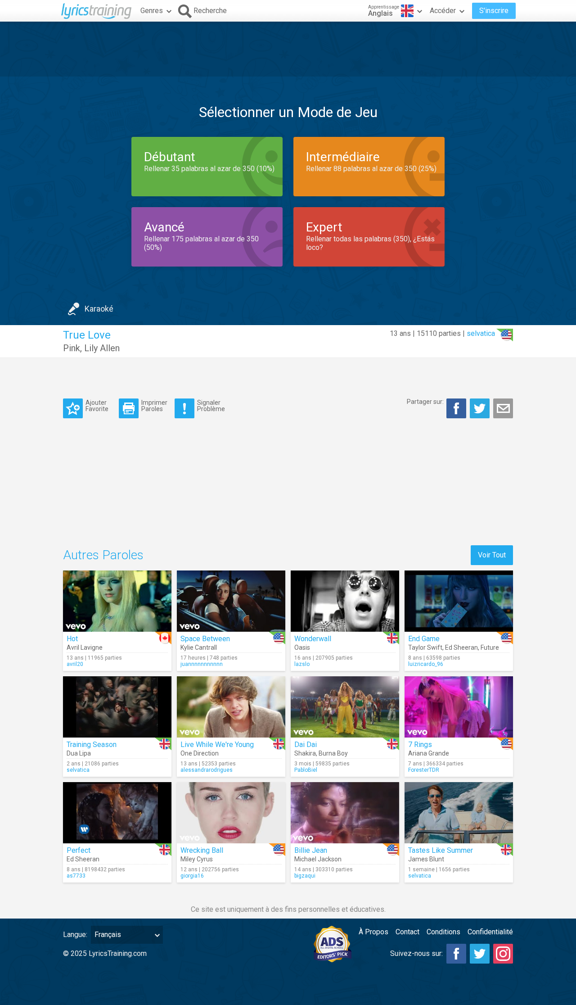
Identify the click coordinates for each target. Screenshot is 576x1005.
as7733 (76, 876)
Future (490, 647)
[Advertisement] (288, 49)
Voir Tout (492, 555)
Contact (407, 932)
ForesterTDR (423, 770)
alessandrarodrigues (206, 770)
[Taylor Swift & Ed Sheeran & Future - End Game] (459, 601)
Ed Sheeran (461, 647)
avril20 (75, 664)
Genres (151, 10)
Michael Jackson (318, 859)
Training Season (92, 744)
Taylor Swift (425, 647)
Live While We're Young (217, 744)
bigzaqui (304, 876)
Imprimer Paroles (154, 405)
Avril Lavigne (85, 647)
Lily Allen (102, 348)
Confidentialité (490, 932)
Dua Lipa (79, 753)
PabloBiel (305, 770)
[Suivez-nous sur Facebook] (456, 954)
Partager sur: (425, 401)
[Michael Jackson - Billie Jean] (345, 812)
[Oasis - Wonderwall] (345, 601)
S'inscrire (493, 10)
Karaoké (99, 308)
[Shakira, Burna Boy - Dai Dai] (345, 707)
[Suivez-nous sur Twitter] (480, 954)
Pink (71, 348)
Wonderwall (312, 638)
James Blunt (426, 859)
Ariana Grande (428, 753)
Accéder (443, 10)
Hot (72, 638)
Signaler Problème (211, 405)
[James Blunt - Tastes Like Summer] (459, 812)
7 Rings (420, 744)
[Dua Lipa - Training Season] (117, 707)
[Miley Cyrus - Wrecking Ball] (231, 812)
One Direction (199, 753)
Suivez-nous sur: (416, 953)
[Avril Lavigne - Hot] (117, 601)
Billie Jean (310, 850)
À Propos (373, 932)
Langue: (75, 934)
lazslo (302, 664)
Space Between (205, 638)
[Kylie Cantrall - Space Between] (231, 601)
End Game (424, 638)
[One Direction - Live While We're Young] (231, 707)
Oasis (302, 647)
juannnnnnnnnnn (201, 664)
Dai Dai (305, 744)
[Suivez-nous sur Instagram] (503, 954)
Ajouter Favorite (97, 405)
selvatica (481, 333)
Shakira (305, 753)
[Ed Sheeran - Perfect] (117, 812)
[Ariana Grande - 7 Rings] (459, 707)
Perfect (78, 850)
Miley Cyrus (196, 859)
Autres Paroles (103, 555)
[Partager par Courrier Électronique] (503, 408)
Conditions (443, 932)
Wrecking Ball (201, 850)
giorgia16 (192, 876)
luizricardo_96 (425, 664)
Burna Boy (333, 753)
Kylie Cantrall (198, 647)
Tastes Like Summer (440, 850)
